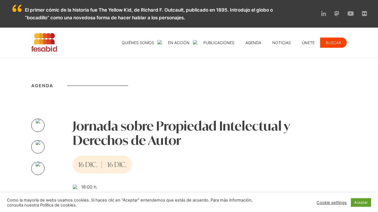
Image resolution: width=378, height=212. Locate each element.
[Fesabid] (44, 50)
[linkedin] (323, 14)
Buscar (333, 42)
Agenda (253, 42)
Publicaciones (218, 42)
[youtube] (351, 14)
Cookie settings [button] (332, 202)
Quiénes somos (138, 42)
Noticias (281, 42)
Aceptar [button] (361, 202)
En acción (179, 42)
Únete (308, 42)
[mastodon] (336, 14)
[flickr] (364, 14)
